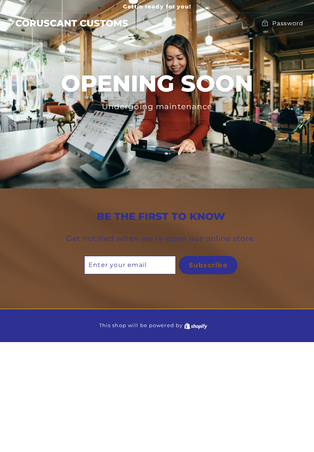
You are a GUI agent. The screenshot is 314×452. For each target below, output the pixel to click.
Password (287, 23)
